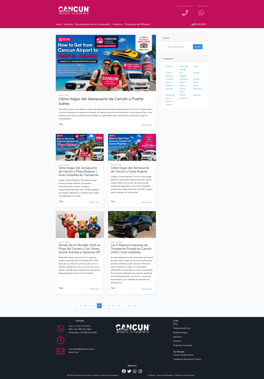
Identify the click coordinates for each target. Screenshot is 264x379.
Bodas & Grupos (180, 332)
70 (135, 305)
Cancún (169, 66)
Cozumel (169, 79)
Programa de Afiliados (137, 24)
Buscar (198, 46)
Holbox (196, 72)
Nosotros (118, 24)
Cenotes (169, 88)
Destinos (68, 24)
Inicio (58, 24)
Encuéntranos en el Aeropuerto (92, 24)
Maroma (196, 95)
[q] (179, 46)
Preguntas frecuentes (183, 345)
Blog (175, 323)
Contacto (177, 341)
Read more (146, 125)
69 (129, 305)
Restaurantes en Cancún (170, 98)
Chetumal (183, 79)
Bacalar (196, 79)
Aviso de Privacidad (165, 375)
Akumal (169, 104)
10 (118, 305)
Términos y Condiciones (184, 375)
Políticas (151, 375)
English (200, 24)
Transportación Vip (181, 328)
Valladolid (197, 88)
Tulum (196, 66)
